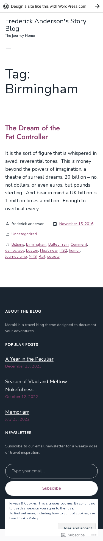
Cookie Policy (27, 518)
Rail (42, 256)
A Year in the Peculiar (29, 359)
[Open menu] (8, 50)
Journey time (16, 256)
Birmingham (36, 244)
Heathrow (49, 250)
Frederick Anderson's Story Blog (45, 25)
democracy (14, 250)
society (53, 256)
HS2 (63, 250)
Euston (32, 250)
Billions (18, 244)
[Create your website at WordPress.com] (51, 6)
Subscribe (51, 488)
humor (74, 250)
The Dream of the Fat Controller (32, 132)
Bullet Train (58, 244)
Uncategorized (24, 234)
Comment (79, 244)
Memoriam (17, 412)
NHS (33, 256)
